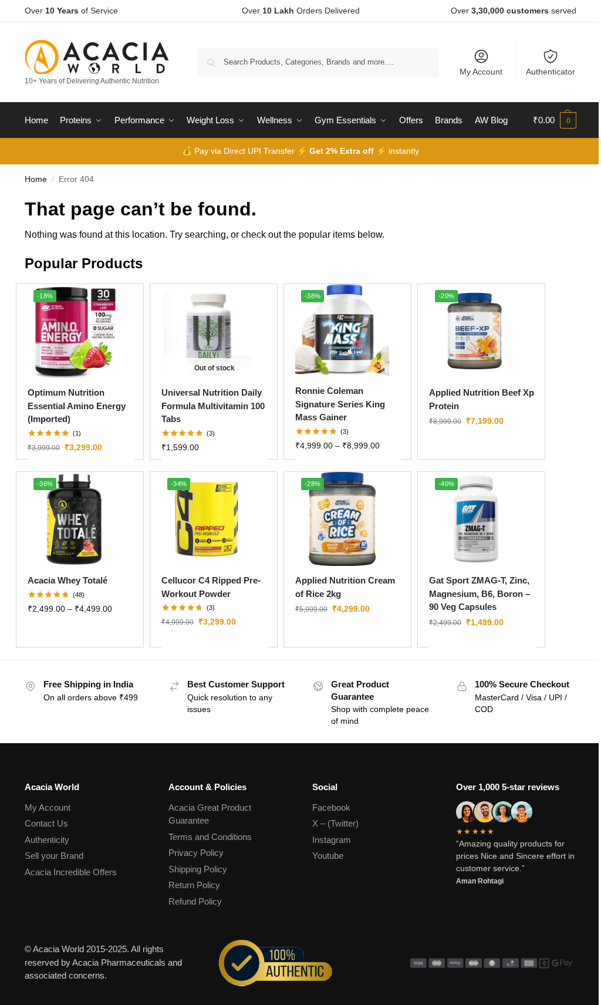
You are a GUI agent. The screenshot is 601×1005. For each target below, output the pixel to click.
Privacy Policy (196, 853)
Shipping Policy (197, 869)
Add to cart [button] (482, 647)
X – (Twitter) (335, 823)
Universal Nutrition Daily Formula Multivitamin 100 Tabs (213, 405)
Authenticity (47, 840)
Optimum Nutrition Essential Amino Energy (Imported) (77, 405)
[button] (554, 120)
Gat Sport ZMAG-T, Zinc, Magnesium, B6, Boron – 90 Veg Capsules (479, 593)
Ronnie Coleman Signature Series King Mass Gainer (340, 404)
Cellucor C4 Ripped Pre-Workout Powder (211, 587)
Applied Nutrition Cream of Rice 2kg (345, 587)
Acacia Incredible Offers (71, 872)
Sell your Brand (54, 856)
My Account (481, 71)
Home (36, 179)
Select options (81, 472)
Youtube (327, 856)
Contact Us (46, 823)
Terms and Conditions (210, 837)
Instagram (331, 840)
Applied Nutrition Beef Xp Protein (481, 399)
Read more (214, 472)
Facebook (331, 807)
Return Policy (194, 885)
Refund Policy (195, 901)
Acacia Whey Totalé (67, 580)
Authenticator (550, 71)
